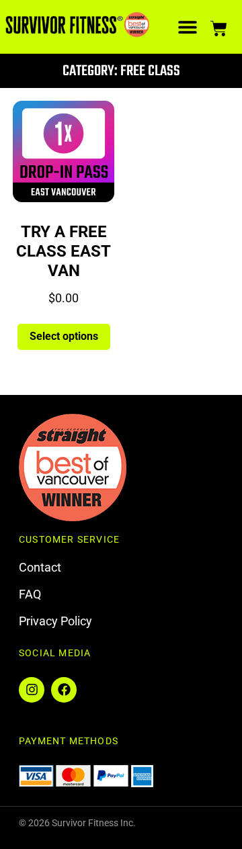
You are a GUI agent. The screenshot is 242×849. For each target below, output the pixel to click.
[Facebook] (64, 690)
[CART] (218, 27)
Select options (64, 336)
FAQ (30, 594)
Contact (40, 567)
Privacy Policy (55, 621)
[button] (187, 27)
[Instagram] (31, 690)
